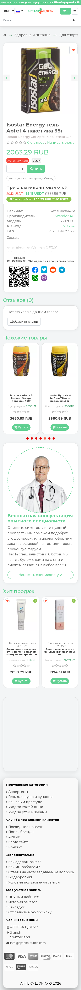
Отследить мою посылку (30, 912)
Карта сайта (18, 842)
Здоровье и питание (32, 35)
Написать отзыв (61, 143)
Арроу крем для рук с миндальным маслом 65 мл (21, 652)
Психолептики (60, 643)
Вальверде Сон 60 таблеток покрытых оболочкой (60, 652)
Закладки (16, 907)
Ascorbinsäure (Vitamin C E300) (33, 248)
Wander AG (65, 216)
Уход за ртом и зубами (27, 812)
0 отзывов (35, 143)
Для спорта (69, 35)
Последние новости (26, 827)
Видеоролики (20, 877)
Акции (14, 837)
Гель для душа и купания (30, 797)
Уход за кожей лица (25, 807)
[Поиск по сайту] (74, 20)
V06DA (69, 226)
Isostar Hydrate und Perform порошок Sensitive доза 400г (60, 398)
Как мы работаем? (24, 867)
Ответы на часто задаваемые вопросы (41, 872)
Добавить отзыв (24, 321)
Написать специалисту (39, 575)
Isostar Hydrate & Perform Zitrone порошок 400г (21, 398)
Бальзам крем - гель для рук (22, 644)
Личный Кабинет (23, 897)
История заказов (22, 902)
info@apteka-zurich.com (28, 943)
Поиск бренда (20, 832)
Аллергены (18, 792)
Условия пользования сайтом (34, 882)
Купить (35, 169)
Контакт (15, 847)
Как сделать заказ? (24, 862)
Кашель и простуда (25, 802)
